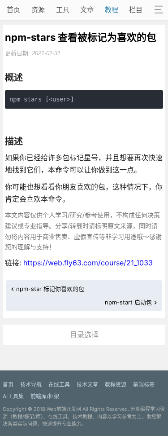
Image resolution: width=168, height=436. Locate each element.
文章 (87, 9)
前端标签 (144, 384)
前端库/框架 (44, 396)
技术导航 (31, 384)
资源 (38, 9)
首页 (13, 9)
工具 (62, 9)
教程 (111, 9)
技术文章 (87, 384)
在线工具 (59, 384)
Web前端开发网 (64, 409)
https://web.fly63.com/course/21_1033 (88, 262)
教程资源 (115, 384)
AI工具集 (13, 396)
